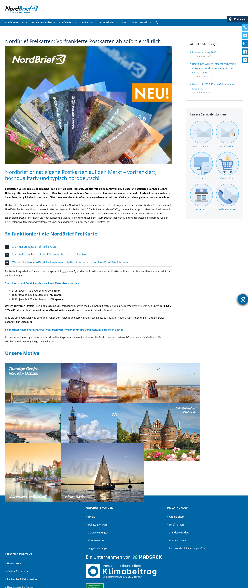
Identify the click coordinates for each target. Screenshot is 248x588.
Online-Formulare (17, 571)
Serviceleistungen (98, 532)
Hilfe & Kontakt (16, 563)
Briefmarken (176, 524)
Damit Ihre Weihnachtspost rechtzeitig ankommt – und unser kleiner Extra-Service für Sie (214, 68)
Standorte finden (179, 532)
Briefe (91, 516)
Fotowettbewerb (178, 540)
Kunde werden (96, 540)
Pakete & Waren (97, 524)
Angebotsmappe (97, 548)
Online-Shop (176, 516)
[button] (157, 22)
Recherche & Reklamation (22, 579)
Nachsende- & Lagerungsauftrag (187, 548)
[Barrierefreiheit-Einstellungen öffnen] (243, 299)
